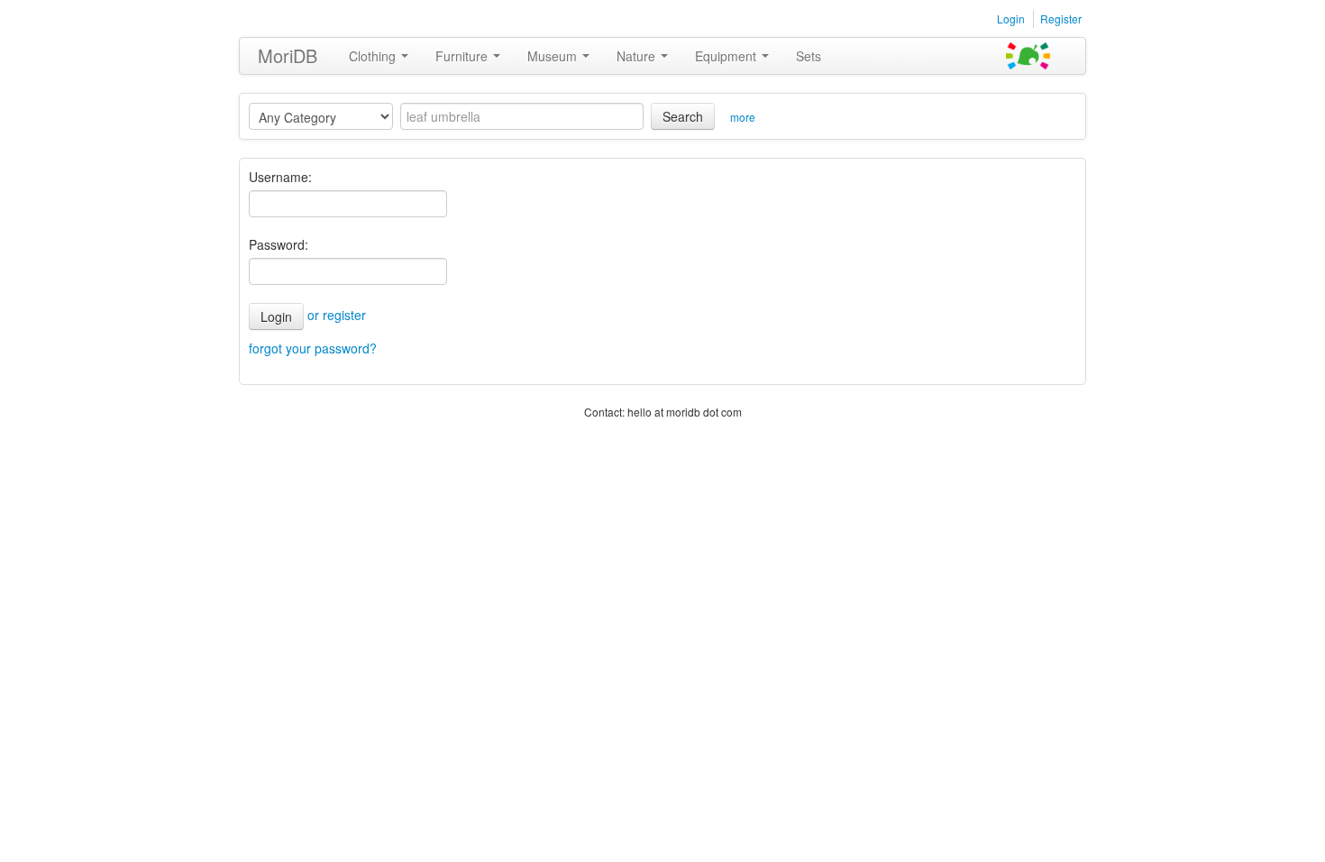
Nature (638, 56)
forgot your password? (313, 348)
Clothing (374, 56)
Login (1011, 18)
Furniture (463, 56)
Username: (280, 177)
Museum (553, 56)
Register (1061, 18)
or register (336, 315)
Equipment (727, 56)
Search (682, 116)
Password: (278, 244)
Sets (808, 56)
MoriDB (287, 55)
